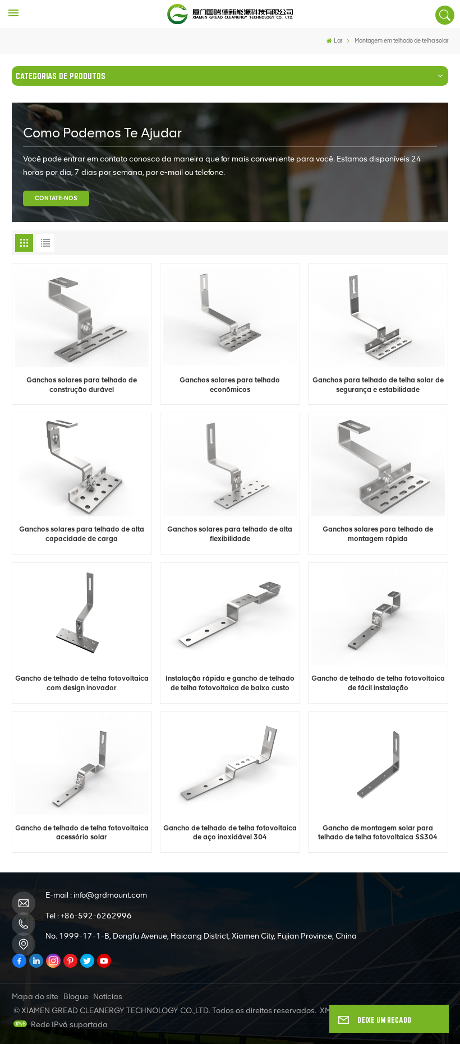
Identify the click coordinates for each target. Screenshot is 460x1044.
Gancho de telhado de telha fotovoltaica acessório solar (82, 833)
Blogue (76, 996)
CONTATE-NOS (56, 198)
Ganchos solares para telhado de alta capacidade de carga (81, 534)
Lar (338, 40)
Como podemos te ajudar (102, 132)
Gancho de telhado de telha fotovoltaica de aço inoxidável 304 (230, 833)
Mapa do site (35, 996)
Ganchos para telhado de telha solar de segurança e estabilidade (378, 385)
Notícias (107, 996)
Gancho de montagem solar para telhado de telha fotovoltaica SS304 (378, 833)
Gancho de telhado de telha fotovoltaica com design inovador (82, 683)
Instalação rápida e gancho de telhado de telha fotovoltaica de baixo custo (230, 683)
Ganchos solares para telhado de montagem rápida (378, 534)
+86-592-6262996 (96, 916)
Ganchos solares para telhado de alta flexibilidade (229, 534)
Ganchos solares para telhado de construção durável (81, 385)
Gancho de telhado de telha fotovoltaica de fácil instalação (378, 683)
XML (327, 1010)
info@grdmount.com (110, 895)
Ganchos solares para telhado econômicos (230, 385)
